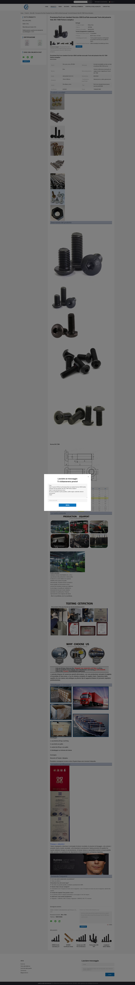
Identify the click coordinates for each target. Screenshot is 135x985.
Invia (67, 505)
